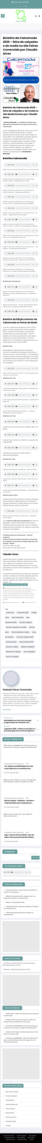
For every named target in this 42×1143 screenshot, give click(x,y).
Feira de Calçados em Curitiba (16, 627)
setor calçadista (25, 597)
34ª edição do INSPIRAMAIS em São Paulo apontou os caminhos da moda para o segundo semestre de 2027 (19, 767)
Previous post (8, 718)
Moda (24, 584)
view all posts (7, 709)
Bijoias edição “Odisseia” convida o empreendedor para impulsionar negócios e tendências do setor (19, 801)
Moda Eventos (10, 1113)
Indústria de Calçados (15, 597)
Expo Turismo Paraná (12, 1092)
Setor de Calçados (12, 657)
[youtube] (26, 6)
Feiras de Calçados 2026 (24, 594)
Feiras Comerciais (10, 122)
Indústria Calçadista (27, 647)
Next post (7, 726)
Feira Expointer (10, 1100)
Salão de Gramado (12, 1104)
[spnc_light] (39, 16)
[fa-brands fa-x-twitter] (19, 6)
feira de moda (18, 592)
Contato (8, 1125)
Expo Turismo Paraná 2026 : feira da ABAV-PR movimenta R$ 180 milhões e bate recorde (19, 836)
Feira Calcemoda (17, 617)
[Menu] (3, 16)
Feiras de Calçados (12, 594)
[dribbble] (21, 6)
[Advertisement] (21, 936)
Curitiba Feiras (24, 588)
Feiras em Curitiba (24, 595)
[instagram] (23, 6)
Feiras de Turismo (11, 1117)
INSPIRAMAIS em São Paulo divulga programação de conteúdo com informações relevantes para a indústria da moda (20, 721)
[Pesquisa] (36, 16)
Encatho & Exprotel (11, 1096)
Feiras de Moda (11, 642)
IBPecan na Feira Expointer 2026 (15, 902)
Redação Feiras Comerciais (12, 602)
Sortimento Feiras (11, 1121)
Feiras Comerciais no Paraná (12, 584)
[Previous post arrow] (37, 720)
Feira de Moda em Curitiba (20, 632)
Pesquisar (35, 857)
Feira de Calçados (26, 590)
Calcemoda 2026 (15, 588)
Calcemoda (8, 588)
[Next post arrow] (37, 730)
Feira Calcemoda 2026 (15, 590)
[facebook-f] (16, 6)
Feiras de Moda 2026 (13, 595)
